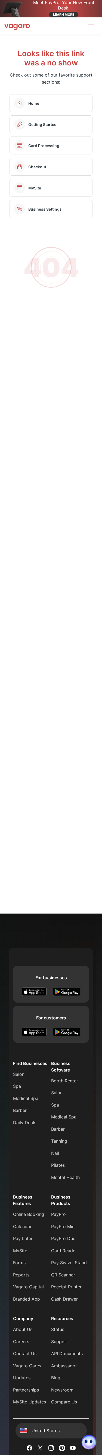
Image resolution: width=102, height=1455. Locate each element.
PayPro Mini (63, 1226)
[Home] (17, 26)
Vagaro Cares (27, 1365)
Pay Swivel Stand (69, 1262)
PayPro (58, 1214)
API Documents (67, 1353)
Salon (18, 1074)
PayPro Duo (63, 1238)
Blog (55, 1377)
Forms (19, 1262)
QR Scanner (63, 1275)
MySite (20, 1250)
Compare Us (64, 1402)
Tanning (59, 1141)
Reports (21, 1275)
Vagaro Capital (28, 1286)
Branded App (26, 1299)
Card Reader (64, 1250)
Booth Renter (64, 1080)
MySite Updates (29, 1402)
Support (59, 1341)
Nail (55, 1153)
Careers (21, 1341)
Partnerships (26, 1390)
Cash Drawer (64, 1299)
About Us (22, 1329)
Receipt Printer (66, 1286)
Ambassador (64, 1365)
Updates (21, 1377)
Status (57, 1329)
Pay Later (23, 1238)
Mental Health (65, 1177)
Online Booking (28, 1214)
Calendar (22, 1226)
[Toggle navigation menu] (90, 26)
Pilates (58, 1165)
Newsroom (62, 1390)
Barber (20, 1110)
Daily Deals (24, 1122)
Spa (17, 1086)
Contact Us (24, 1353)
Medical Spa (25, 1098)
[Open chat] (89, 1442)
